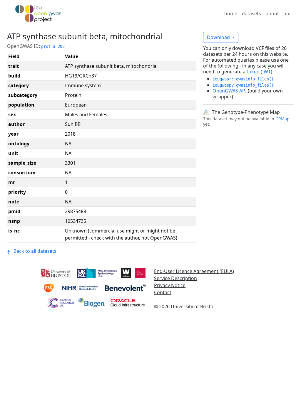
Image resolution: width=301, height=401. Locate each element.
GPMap (282, 119)
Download (219, 37)
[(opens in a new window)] (55, 272)
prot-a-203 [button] (53, 46)
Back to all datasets (35, 251)
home (230, 13)
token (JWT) (259, 71)
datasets (251, 13)
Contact (162, 292)
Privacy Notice (169, 285)
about (272, 13)
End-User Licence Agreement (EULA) (194, 271)
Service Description (175, 278)
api (287, 13)
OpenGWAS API (230, 90)
